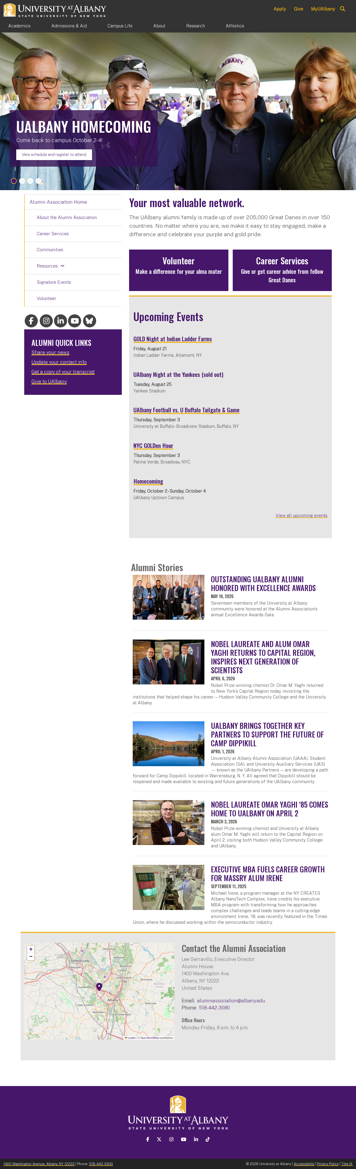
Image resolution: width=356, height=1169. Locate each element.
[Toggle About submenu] (175, 26)
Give (298, 8)
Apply (280, 8)
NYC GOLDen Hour (153, 445)
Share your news (50, 352)
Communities (50, 249)
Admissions (69, 25)
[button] (99, 987)
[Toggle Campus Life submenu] (142, 26)
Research (195, 25)
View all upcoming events (301, 515)
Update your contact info (59, 362)
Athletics (235, 25)
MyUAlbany (323, 8)
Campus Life (120, 25)
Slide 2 (22, 181)
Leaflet (131, 1037)
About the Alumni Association (67, 217)
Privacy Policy (328, 1164)
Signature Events (54, 282)
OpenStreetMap (149, 1037)
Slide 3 (30, 181)
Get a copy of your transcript (63, 372)
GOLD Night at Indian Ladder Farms (172, 338)
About (159, 25)
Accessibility (304, 1164)
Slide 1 (14, 181)
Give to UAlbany (49, 381)
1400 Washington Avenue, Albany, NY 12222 (39, 1164)
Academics (19, 25)
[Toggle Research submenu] (215, 26)
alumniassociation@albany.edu (231, 1000)
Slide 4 (38, 181)
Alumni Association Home (58, 202)
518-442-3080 (214, 1007)
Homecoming (148, 481)
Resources (47, 265)
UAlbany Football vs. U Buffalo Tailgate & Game (186, 409)
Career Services (53, 233)
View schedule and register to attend (54, 154)
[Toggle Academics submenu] (41, 26)
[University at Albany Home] (55, 9)
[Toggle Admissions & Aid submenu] (97, 26)
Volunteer (46, 298)
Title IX (347, 1164)
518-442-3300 (101, 1164)
